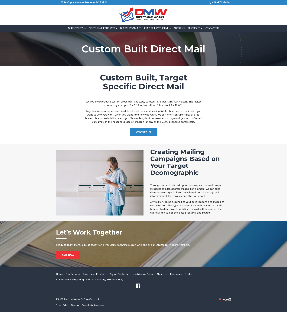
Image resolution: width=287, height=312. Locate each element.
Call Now (68, 255)
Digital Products (118, 274)
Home (59, 274)
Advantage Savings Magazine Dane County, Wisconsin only (89, 279)
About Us (162, 274)
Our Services (73, 274)
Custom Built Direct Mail (143, 49)
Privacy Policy (62, 305)
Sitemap (75, 305)
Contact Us (143, 132)
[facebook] (138, 285)
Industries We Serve (142, 274)
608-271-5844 (221, 2)
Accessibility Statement (93, 305)
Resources (176, 274)
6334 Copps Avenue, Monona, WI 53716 (84, 2)
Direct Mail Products (94, 274)
